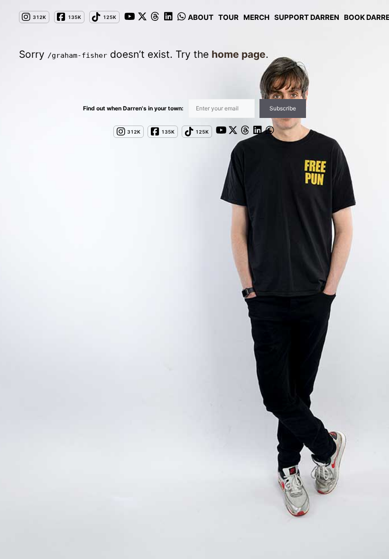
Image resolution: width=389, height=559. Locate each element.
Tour (228, 17)
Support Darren (306, 17)
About (200, 17)
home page (239, 54)
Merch (256, 17)
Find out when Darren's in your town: (133, 108)
